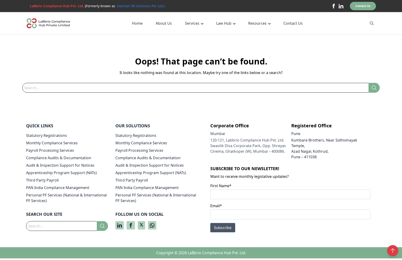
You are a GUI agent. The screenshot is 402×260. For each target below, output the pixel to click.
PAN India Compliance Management (57, 187)
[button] (194, 23)
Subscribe (222, 227)
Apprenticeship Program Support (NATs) (61, 172)
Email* (216, 205)
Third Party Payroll (42, 180)
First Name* (220, 185)
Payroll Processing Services (50, 150)
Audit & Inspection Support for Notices (60, 165)
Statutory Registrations (46, 135)
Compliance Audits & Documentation (58, 157)
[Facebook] (333, 6)
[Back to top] (392, 250)
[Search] (374, 88)
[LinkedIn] (341, 6)
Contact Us (362, 6)
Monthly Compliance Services (52, 142)
